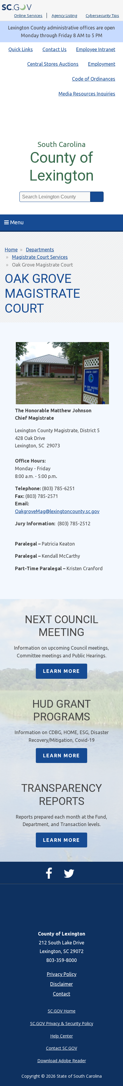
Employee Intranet (95, 49)
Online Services (28, 15)
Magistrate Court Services (40, 257)
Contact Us (54, 49)
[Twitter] (70, 876)
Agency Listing (64, 15)
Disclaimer (61, 984)
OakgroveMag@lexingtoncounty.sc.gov (57, 511)
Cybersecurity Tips (102, 15)
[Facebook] (50, 876)
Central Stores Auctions (53, 64)
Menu (17, 222)
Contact (61, 993)
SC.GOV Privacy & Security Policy (61, 1023)
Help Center (61, 1036)
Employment (101, 64)
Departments (40, 249)
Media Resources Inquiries (87, 93)
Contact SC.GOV (61, 1048)
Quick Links (20, 49)
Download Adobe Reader (61, 1060)
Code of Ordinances (93, 79)
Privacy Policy (61, 974)
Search (97, 197)
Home (11, 249)
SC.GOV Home (62, 1011)
